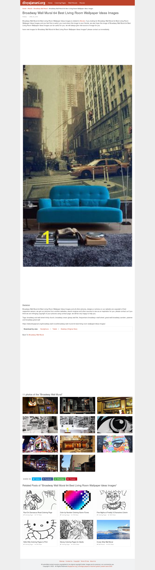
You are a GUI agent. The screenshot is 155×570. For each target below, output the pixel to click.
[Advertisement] (77, 48)
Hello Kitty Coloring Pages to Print (35, 542)
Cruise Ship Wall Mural (105, 542)
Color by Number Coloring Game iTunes (74, 512)
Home (50, 3)
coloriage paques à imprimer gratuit (89, 566)
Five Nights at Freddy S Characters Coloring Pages (115, 512)
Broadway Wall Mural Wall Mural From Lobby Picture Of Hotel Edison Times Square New (125, 412)
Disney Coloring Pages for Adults (72, 542)
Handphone (44, 329)
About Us (93, 561)
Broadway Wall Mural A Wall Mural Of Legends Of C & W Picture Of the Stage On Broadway (51, 412)
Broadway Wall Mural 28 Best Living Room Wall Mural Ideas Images (44, 431)
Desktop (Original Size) (69, 329)
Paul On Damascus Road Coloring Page (37, 512)
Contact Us (69, 561)
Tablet (55, 329)
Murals (82, 3)
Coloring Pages (60, 3)
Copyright (77, 561)
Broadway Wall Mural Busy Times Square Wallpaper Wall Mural (42, 450)
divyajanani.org (33, 3)
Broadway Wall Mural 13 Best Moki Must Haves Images (77, 450)
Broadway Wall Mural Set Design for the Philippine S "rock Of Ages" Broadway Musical (86, 412)
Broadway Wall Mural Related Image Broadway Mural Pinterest (117, 450)
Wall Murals (72, 3)
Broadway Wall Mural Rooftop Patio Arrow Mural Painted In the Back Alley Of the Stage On (88, 470)
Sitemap (61, 561)
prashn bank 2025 (106, 566)
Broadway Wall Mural (36, 335)
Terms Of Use (85, 561)
